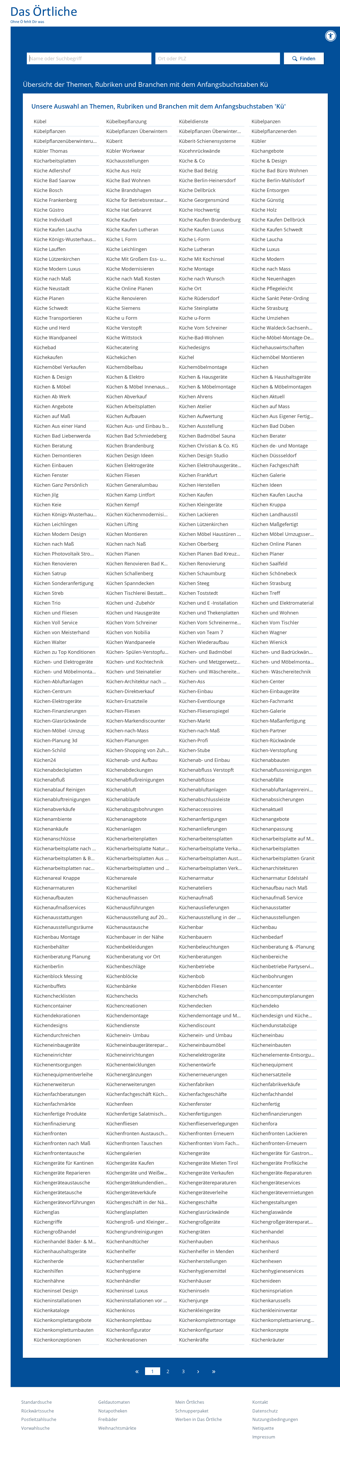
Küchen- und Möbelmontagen (66, 671)
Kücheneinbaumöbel (202, 1045)
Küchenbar (191, 927)
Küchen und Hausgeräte (133, 612)
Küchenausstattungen (58, 917)
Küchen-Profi (193, 740)
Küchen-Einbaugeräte (275, 691)
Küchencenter (267, 986)
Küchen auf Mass (271, 406)
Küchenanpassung (272, 829)
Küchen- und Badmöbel (205, 652)
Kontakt (260, 1402)
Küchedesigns (194, 347)
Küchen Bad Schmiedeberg (136, 436)
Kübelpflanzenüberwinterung (66, 141)
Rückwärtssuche (37, 1411)
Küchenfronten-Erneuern (279, 1143)
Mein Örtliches (189, 1402)
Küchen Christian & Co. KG (208, 445)
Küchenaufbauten (53, 897)
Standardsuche (36, 1402)
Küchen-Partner (269, 730)
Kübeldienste (193, 121)
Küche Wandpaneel (55, 337)
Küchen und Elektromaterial (283, 603)
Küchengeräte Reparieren (62, 1172)
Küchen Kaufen (196, 495)
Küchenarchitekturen (275, 868)
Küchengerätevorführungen (64, 1202)
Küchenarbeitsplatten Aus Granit (139, 858)
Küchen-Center (268, 681)
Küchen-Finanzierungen (60, 711)
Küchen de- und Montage (280, 445)
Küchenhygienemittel (202, 1271)
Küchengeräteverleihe (203, 1192)
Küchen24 (45, 760)
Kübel (40, 121)
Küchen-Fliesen (123, 711)
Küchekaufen (48, 357)
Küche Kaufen (121, 219)
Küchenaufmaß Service (277, 897)
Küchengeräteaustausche (62, 1182)
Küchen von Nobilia (128, 632)
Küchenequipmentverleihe (63, 1074)
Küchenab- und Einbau (204, 760)
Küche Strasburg (270, 308)
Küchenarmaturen (54, 888)
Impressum (263, 1437)
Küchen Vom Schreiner (131, 622)
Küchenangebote (270, 819)
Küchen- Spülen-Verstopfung (138, 652)
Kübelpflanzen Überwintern (136, 131)
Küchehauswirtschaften (278, 347)
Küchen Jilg (46, 495)
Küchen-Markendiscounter (135, 721)
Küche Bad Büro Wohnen (280, 170)
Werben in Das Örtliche (198, 1419)
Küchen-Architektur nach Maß (139, 681)
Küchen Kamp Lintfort (130, 495)
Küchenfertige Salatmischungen (139, 1114)
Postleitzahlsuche (38, 1419)
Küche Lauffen (50, 249)
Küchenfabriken (196, 1084)
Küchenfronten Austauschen (137, 1133)
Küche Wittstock (124, 337)
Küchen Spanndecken (130, 583)
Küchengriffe (48, 1222)
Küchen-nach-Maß (199, 730)
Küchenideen (266, 1281)
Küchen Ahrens (196, 396)
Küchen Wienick (269, 642)
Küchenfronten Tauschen (134, 1143)
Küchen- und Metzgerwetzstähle (211, 662)
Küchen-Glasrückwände (60, 721)
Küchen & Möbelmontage (207, 386)
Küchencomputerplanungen (283, 996)
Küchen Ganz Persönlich (61, 485)
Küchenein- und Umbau (205, 1035)
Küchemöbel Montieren (278, 357)
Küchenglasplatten (127, 1212)
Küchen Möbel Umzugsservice (284, 534)
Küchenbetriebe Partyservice (283, 966)
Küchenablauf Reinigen (59, 789)
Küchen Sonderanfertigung (64, 583)
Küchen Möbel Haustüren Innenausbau (211, 534)
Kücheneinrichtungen (130, 1055)
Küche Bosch (48, 190)
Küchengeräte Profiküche (280, 1163)
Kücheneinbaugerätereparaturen (139, 1045)
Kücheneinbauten (271, 1045)
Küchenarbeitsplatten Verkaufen (211, 868)
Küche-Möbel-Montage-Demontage (284, 337)
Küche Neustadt (51, 288)
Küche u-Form (194, 318)
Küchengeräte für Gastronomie (284, 1153)
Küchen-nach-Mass (127, 730)
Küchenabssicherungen (278, 799)
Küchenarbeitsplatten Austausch (211, 858)
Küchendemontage (127, 1015)
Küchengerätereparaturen (207, 1182)
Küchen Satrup (50, 573)
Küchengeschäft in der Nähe (137, 1202)
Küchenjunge (193, 1300)
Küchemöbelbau (124, 367)
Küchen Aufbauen (126, 416)
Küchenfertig (266, 1104)
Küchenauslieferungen (204, 907)
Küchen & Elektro (125, 377)
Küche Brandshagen (128, 190)
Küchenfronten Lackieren (279, 1133)
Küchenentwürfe (197, 1064)
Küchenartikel (121, 888)
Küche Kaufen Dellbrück (278, 219)
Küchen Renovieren (55, 563)
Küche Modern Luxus (57, 269)
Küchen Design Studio (203, 455)
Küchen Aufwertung (201, 416)
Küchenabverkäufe (54, 809)
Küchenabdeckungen (129, 770)
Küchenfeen (119, 1104)
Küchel (186, 357)
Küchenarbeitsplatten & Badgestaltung (66, 858)
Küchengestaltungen (274, 1202)
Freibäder (108, 1419)
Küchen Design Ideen (130, 455)
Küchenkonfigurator (128, 1330)
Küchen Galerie (269, 475)
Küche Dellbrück (197, 190)
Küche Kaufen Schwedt (277, 229)
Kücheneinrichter (53, 1055)
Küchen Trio (47, 603)
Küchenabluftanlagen (203, 789)
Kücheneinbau (268, 1035)
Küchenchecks (122, 996)
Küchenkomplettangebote (62, 1320)
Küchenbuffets (50, 986)
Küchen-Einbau (196, 691)
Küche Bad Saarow (54, 180)
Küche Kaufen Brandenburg (210, 219)
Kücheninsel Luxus (127, 1290)
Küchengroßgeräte (199, 1222)
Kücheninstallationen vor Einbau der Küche (139, 1300)
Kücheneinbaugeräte (57, 1045)
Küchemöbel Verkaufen (60, 367)
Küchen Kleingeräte (200, 504)
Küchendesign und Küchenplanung (284, 1015)
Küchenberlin (48, 966)
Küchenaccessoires (200, 809)
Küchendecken (195, 1005)
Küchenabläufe (123, 799)
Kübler (259, 141)
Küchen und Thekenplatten (209, 612)
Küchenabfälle (267, 779)
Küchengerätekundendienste (138, 1182)
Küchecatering (122, 347)
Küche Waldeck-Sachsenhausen (284, 328)
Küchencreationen (126, 1005)
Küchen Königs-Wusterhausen (66, 514)
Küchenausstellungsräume (63, 927)
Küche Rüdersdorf (199, 298)
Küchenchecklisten (54, 996)
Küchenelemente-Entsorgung (284, 1055)
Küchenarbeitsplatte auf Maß (284, 838)
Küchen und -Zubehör (130, 603)
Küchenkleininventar (274, 1310)
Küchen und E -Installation (208, 603)
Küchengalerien (123, 1153)
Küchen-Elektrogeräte (58, 701)
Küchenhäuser (195, 1281)
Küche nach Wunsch (201, 278)
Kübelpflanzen (50, 131)
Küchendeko (265, 1005)
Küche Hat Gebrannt (128, 210)
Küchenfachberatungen (60, 1094)
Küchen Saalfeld (269, 563)
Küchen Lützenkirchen (203, 524)
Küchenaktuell (267, 809)
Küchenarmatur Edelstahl (280, 878)
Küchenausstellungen (276, 917)
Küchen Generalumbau (132, 485)
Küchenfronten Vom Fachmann (211, 1143)
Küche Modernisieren (130, 269)
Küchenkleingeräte (199, 1310)
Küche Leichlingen (126, 249)
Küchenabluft (121, 789)
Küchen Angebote (53, 406)
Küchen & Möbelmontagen (281, 386)
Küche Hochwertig (199, 210)
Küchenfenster (195, 1104)
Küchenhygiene (123, 1271)
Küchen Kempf (122, 504)
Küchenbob (192, 976)
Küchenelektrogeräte (202, 1055)
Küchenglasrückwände (204, 1212)
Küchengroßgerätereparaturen (284, 1222)
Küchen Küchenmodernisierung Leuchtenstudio (139, 514)
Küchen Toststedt (198, 593)
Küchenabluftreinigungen (62, 799)
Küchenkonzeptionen (57, 1340)
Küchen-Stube (194, 750)
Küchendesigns (51, 1025)
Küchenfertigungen (200, 1114)
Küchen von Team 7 (201, 632)
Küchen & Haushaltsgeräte (281, 377)
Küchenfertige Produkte (60, 1114)
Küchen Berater (269, 436)
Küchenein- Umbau (127, 1035)
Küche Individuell (53, 219)
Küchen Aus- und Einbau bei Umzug (139, 426)
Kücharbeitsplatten (55, 160)
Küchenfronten (50, 1133)
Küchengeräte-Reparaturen (282, 1172)
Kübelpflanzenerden (274, 131)
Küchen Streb (48, 593)
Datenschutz (265, 1411)
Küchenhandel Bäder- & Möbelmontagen (66, 1241)
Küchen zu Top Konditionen (64, 652)
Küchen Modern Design (60, 534)
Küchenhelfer (121, 1251)
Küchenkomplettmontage (207, 1320)
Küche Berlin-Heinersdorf (207, 180)
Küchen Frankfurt (198, 475)
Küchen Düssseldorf (274, 455)
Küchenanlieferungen (203, 829)
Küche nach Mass (271, 269)
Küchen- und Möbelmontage (283, 662)
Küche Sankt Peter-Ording (280, 298)
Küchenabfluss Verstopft (206, 770)
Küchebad (45, 347)
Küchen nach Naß (126, 544)
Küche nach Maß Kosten (133, 278)
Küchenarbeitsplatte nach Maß (66, 848)
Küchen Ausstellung (201, 426)
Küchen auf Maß (52, 416)
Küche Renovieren (126, 298)
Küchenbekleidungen (129, 947)
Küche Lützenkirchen (57, 259)
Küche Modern (268, 259)
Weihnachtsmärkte (117, 1428)
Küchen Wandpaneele (130, 642)
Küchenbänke (121, 986)
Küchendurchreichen (57, 1035)
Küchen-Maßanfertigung (278, 721)
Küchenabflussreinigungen (281, 770)
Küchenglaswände (272, 1212)
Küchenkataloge (51, 1310)
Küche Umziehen (270, 318)
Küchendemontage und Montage (211, 1015)
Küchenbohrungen (272, 976)
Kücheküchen (121, 357)
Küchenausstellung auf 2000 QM (139, 917)
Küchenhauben (196, 1241)
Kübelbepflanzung (126, 121)
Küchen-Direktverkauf (130, 691)
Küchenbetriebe (196, 966)
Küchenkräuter (268, 1340)
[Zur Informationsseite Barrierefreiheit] (330, 35)
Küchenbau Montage (57, 937)
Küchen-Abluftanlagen (58, 681)
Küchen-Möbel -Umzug (59, 730)
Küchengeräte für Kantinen (64, 1163)
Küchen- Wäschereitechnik (281, 671)
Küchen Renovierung (202, 563)
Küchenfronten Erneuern (206, 1133)
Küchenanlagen (123, 829)
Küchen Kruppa (269, 504)
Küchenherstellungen (203, 1261)
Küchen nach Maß (54, 544)
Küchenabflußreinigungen (135, 779)
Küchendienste (122, 1025)
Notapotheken (112, 1411)
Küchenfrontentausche (59, 1153)
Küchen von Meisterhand (62, 632)
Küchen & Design (53, 377)
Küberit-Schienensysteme (207, 141)
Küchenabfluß (49, 779)
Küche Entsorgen (270, 190)
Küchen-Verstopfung (274, 750)
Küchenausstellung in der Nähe (211, 917)
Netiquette (263, 1428)
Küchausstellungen (127, 160)
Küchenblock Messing (58, 976)
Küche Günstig (268, 200)
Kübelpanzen (266, 121)
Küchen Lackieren (198, 514)
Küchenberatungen (200, 956)
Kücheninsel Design (56, 1290)
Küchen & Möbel (52, 386)
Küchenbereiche (270, 956)
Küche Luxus (266, 249)
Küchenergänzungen (129, 1074)
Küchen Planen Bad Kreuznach (211, 553)
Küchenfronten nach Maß (62, 1143)
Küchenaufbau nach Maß (279, 888)
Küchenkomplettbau (128, 1320)
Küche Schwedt (51, 308)
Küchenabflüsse (197, 779)
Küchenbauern (195, 937)
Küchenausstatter (271, 907)
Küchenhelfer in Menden (206, 1251)
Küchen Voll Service (56, 622)
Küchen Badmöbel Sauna (207, 436)
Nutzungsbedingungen (275, 1419)
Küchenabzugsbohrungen (134, 809)
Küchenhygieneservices (278, 1271)
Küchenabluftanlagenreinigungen (284, 789)
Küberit (114, 141)
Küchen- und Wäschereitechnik (211, 671)
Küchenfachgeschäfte (203, 1094)
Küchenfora (264, 1123)
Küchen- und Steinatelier (133, 671)
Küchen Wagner (269, 632)
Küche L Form (121, 239)
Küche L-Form (194, 239)
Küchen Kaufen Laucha (277, 495)
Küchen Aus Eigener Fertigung (284, 416)
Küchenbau (264, 927)
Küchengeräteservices (276, 1182)
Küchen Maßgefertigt (275, 524)
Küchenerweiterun (54, 1084)
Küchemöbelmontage (203, 367)
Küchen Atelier (195, 406)
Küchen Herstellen (199, 485)
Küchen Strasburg (271, 583)
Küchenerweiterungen (130, 1084)
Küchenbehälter (51, 947)
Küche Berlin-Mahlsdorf (278, 180)
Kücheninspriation (272, 1290)
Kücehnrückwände (199, 151)
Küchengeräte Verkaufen (206, 1172)
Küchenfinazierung (54, 1123)
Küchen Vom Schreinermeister (211, 622)
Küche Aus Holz (123, 170)
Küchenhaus (265, 1241)
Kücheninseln (194, 1290)
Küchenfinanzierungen (277, 1114)
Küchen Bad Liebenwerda (62, 436)
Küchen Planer (268, 553)
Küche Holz (264, 210)
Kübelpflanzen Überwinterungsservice (211, 131)
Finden (307, 58)
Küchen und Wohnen (275, 612)
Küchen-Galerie (269, 711)
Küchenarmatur (196, 878)
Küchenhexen (267, 1261)
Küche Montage (196, 269)
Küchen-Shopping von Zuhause (139, 750)
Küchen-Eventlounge (202, 701)
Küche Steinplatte (198, 308)
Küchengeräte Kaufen (130, 1163)
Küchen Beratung (53, 445)
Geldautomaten (114, 1402)
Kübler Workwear (125, 151)
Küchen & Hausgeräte (203, 377)
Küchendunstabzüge (274, 1025)
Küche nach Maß (52, 278)
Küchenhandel (268, 1231)
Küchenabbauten (271, 760)
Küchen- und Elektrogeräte (63, 662)
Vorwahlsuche (35, 1428)
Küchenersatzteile (271, 1074)
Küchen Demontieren (57, 455)
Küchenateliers (195, 888)
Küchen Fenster (51, 475)
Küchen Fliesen (123, 475)
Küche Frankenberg (55, 200)
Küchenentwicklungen (130, 1064)
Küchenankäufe (51, 829)
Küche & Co (192, 160)
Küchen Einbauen (53, 465)
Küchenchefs (193, 996)
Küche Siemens (123, 308)
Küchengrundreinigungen (134, 1231)
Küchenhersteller (125, 1261)
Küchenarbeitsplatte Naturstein (139, 848)
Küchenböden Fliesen (203, 986)
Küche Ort (190, 288)
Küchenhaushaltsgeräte (60, 1251)
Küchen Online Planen (276, 544)
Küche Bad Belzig (198, 170)
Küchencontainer (53, 1005)
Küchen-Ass (192, 681)
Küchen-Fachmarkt (272, 701)
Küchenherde (48, 1261)
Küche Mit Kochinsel (201, 259)
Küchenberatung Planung (62, 956)
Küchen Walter (50, 642)
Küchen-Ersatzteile (126, 701)
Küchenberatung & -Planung (283, 947)
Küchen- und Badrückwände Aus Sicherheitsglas (284, 652)
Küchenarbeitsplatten (275, 848)
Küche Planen (49, 298)
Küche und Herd (52, 328)
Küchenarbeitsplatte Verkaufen (211, 848)
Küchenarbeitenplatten (131, 838)
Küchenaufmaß (196, 897)
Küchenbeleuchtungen (204, 947)
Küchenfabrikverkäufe (276, 1084)
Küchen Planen (123, 553)
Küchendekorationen (57, 1015)
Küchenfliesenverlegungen (208, 1123)
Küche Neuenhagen (273, 278)
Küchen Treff (266, 593)
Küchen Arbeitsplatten (131, 406)
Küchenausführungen (130, 907)
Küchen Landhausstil (275, 514)
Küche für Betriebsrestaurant (138, 200)
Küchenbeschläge (126, 966)
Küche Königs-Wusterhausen (66, 239)
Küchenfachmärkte (55, 1104)
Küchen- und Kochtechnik (134, 662)
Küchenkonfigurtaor (201, 1330)
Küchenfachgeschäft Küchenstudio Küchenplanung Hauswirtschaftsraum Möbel (139, 1094)
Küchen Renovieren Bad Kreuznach (139, 563)
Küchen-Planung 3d (55, 740)
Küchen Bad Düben (273, 426)
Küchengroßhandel (55, 1231)
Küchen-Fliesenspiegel (204, 711)
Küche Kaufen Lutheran (132, 229)
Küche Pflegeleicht (272, 288)
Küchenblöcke (122, 976)
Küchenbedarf (267, 937)
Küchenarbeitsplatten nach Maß (66, 868)
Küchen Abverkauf (126, 396)
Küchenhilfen (48, 1271)
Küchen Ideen (267, 485)
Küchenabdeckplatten (58, 770)
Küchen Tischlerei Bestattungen (139, 593)
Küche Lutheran (196, 249)
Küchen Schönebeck (274, 573)
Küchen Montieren (126, 534)
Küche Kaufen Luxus (201, 229)
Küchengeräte (194, 1153)
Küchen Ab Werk (52, 396)
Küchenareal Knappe (57, 878)
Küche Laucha (267, 239)
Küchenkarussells (271, 1300)
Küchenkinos (120, 1310)
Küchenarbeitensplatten (205, 838)
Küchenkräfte (194, 1340)
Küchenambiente (53, 819)
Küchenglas (47, 1212)
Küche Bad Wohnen (128, 180)
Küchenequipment (272, 1064)
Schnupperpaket (192, 1411)
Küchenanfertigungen (203, 819)
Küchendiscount (197, 1025)
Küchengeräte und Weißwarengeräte (139, 1172)
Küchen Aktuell (268, 396)
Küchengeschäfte (198, 1202)
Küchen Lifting (122, 524)
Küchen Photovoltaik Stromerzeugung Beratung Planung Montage (66, 553)
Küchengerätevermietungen (282, 1192)
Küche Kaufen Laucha (58, 229)
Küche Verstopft (124, 328)
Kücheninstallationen (57, 1300)
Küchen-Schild (50, 750)
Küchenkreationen (126, 1340)
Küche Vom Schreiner (203, 328)
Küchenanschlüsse (54, 838)
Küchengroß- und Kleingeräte (139, 1222)
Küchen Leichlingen (55, 524)
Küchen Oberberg (198, 544)
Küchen (260, 367)
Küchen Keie (47, 504)
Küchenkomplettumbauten (64, 1330)
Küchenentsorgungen (58, 1064)
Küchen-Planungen (127, 740)
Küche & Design (269, 160)
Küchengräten (194, 1231)
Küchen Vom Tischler (275, 622)
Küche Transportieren (58, 318)
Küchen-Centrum (52, 691)
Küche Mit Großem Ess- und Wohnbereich (139, 259)
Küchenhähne (49, 1281)
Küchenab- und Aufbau (132, 760)
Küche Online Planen (129, 288)
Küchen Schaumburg (202, 573)
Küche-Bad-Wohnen (201, 337)
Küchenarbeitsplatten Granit (283, 858)
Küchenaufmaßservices (60, 907)
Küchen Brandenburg (130, 445)
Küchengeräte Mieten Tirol (208, 1163)
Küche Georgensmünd (204, 200)
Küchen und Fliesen (56, 612)
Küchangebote (268, 151)
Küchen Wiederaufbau (204, 642)
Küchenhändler (123, 1281)
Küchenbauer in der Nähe (135, 937)
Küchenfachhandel (272, 1094)
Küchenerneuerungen (203, 1074)
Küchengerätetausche (58, 1192)
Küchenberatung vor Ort (133, 956)
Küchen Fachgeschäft (275, 465)
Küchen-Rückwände (273, 740)
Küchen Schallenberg (129, 573)
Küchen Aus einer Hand (60, 426)
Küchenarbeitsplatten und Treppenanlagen (139, 868)
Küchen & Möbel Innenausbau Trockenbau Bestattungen (139, 386)
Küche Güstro (49, 210)
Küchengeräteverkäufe (131, 1192)
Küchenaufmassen (127, 897)
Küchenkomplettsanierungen (284, 1320)
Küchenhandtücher (127, 1241)
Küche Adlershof (52, 170)
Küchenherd (265, 1251)
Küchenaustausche (127, 927)
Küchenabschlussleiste (204, 799)
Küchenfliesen (122, 1123)
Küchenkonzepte (270, 1330)
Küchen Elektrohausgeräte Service (211, 465)
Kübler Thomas (51, 151)
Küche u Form (121, 318)
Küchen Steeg (194, 583)
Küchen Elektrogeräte (130, 465)
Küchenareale (121, 878)
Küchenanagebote (126, 819)
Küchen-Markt (194, 721)
